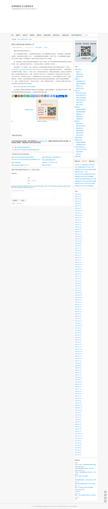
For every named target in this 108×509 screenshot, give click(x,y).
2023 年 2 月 (78, 288)
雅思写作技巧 (79, 123)
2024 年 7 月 (78, 248)
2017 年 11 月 (78, 436)
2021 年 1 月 (78, 346)
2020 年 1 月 (78, 375)
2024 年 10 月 (78, 241)
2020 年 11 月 (78, 351)
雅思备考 (75, 506)
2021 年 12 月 (78, 321)
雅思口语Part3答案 (81, 97)
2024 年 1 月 (78, 262)
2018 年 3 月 (78, 426)
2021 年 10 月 (78, 325)
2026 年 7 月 (78, 196)
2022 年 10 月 (78, 297)
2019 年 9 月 (78, 384)
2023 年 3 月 (78, 285)
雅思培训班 (78, 156)
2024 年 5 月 (78, 253)
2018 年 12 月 (78, 405)
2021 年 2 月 (78, 344)
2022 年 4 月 (78, 311)
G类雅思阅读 (79, 118)
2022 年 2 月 (78, 316)
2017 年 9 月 (78, 440)
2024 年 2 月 (78, 260)
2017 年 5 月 (78, 450)
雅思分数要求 (79, 151)
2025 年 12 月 (78, 210)
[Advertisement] (54, 22)
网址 (29, 183)
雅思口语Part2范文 (81, 95)
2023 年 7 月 (78, 276)
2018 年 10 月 (78, 410)
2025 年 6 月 (78, 224)
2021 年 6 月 (78, 335)
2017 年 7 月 (78, 445)
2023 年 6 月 (78, 278)
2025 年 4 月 (78, 229)
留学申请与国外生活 (76, 35)
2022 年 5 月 (78, 309)
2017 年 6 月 (78, 447)
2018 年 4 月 (78, 424)
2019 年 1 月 (78, 403)
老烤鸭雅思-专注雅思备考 (22, 6)
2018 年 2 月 (78, 429)
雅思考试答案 (47, 35)
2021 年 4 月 (78, 339)
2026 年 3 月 (78, 206)
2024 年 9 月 (78, 243)
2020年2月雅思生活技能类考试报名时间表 (28, 149)
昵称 (29, 178)
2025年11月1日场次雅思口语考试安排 (85, 164)
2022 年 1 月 (78, 318)
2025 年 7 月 (78, 222)
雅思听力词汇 (79, 86)
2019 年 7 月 (78, 389)
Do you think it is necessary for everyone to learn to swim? (26, 69)
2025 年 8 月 (78, 220)
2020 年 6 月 (78, 363)
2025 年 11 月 (78, 213)
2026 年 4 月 (78, 203)
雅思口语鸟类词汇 (47, 165)
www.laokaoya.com (41, 141)
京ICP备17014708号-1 (53, 506)
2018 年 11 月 (78, 407)
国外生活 (78, 154)
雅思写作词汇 (79, 135)
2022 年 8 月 (78, 302)
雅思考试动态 (79, 74)
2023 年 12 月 (78, 264)
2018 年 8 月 (78, 415)
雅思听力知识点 (80, 88)
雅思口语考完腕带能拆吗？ (49, 159)
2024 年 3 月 (78, 257)
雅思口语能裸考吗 (16, 162)
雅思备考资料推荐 (81, 142)
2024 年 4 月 (78, 255)
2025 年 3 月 (78, 231)
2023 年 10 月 (78, 269)
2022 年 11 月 (78, 295)
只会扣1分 (77, 491)
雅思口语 (25, 35)
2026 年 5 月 (78, 201)
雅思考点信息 (79, 76)
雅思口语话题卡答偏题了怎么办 (20, 165)
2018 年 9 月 (78, 412)
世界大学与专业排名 (81, 149)
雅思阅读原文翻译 (81, 109)
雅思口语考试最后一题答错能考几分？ (52, 157)
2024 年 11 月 (78, 238)
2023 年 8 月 (78, 274)
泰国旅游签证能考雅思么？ (24, 147)
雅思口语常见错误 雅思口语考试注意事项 (24, 86)
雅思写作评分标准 (81, 125)
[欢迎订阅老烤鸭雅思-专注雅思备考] (97, 2)
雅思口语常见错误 (17, 135)
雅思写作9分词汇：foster (81, 171)
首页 (12, 35)
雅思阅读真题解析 (81, 111)
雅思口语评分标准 (81, 100)
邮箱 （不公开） (32, 180)
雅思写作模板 (79, 130)
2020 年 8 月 (78, 358)
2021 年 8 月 (78, 330)
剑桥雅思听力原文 (81, 81)
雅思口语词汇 (79, 104)
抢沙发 (45, 47)
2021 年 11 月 (78, 323)
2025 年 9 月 (78, 217)
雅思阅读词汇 (79, 116)
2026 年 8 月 (78, 194)
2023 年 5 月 (78, 281)
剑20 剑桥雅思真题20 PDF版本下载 (84, 167)
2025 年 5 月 (78, 227)
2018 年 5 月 (78, 422)
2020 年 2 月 (78, 372)
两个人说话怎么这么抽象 (81, 476)
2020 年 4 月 (78, 368)
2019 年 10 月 (78, 382)
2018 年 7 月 (78, 417)
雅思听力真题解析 (81, 83)
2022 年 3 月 (78, 314)
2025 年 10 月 (78, 215)
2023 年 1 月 (78, 290)
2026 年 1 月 (78, 208)
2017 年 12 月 (78, 433)
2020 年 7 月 (78, 361)
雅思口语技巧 (24, 39)
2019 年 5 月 (78, 393)
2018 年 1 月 (78, 431)
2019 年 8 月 (78, 386)
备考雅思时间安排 (81, 144)
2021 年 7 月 (78, 332)
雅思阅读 (32, 35)
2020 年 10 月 (78, 353)
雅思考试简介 (56, 35)
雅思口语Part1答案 (81, 93)
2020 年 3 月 (78, 370)
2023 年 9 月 (78, 271)
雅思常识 (78, 71)
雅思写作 (39, 35)
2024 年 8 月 (78, 245)
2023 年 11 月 (78, 267)
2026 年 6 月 (78, 199)
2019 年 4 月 (78, 396)
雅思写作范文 (79, 128)
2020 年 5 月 (78, 365)
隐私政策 (60, 506)
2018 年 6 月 (78, 419)
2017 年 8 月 (78, 443)
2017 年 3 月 (78, 454)
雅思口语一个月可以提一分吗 (49, 162)
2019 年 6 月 (78, 391)
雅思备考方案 (65, 35)
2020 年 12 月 (78, 349)
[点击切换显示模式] (105, 492)
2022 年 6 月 (78, 307)
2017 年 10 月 (78, 438)
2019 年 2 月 (78, 400)
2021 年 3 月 (78, 342)
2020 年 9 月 (78, 356)
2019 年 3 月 (78, 398)
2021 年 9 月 (78, 328)
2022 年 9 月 (78, 299)
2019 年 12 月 (78, 377)
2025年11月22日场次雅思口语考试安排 (85, 174)
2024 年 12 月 (78, 236)
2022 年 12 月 (78, 292)
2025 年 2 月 (78, 234)
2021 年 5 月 (78, 337)
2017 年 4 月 (78, 452)
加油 (76, 499)
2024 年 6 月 (78, 250)
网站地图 (64, 506)
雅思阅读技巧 (79, 114)
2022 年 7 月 (78, 304)
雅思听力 (18, 35)
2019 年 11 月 (78, 379)
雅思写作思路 (79, 133)
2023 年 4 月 (78, 283)
